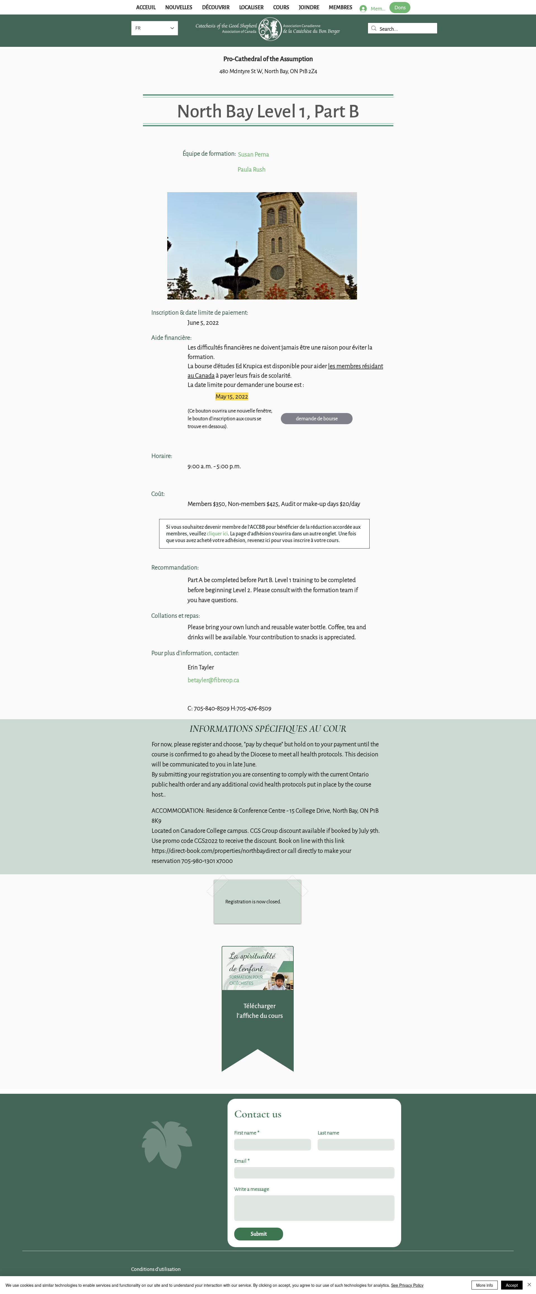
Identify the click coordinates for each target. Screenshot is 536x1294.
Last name (328, 1132)
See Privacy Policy (407, 1285)
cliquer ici (217, 534)
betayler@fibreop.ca (213, 680)
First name (246, 1132)
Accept (512, 1285)
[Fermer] (529, 1285)
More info (484, 1285)
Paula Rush (251, 169)
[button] (178, 8)
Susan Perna (253, 154)
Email (242, 1161)
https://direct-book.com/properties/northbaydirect (216, 851)
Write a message (251, 1189)
